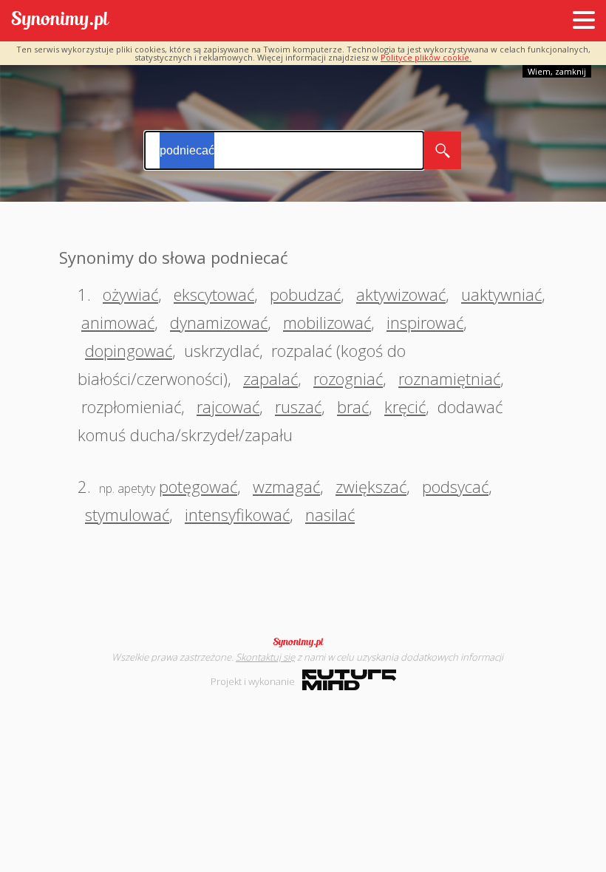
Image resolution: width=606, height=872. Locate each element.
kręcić (405, 406)
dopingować (128, 350)
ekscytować (214, 294)
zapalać (270, 378)
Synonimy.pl (60, 21)
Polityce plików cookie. (426, 57)
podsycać (455, 486)
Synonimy (303, 642)
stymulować (127, 514)
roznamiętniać (449, 378)
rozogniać (348, 378)
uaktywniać (501, 294)
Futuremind (349, 680)
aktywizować (401, 294)
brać (353, 406)
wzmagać (286, 486)
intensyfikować (237, 514)
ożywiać (130, 294)
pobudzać (305, 294)
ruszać (298, 406)
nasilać (330, 514)
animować (117, 322)
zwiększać (371, 486)
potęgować (198, 486)
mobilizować (327, 322)
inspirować (425, 322)
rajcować (228, 406)
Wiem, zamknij (557, 71)
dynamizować (219, 322)
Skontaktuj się (265, 657)
